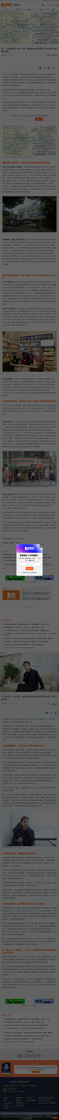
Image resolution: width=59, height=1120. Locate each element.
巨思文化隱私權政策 (32, 572)
